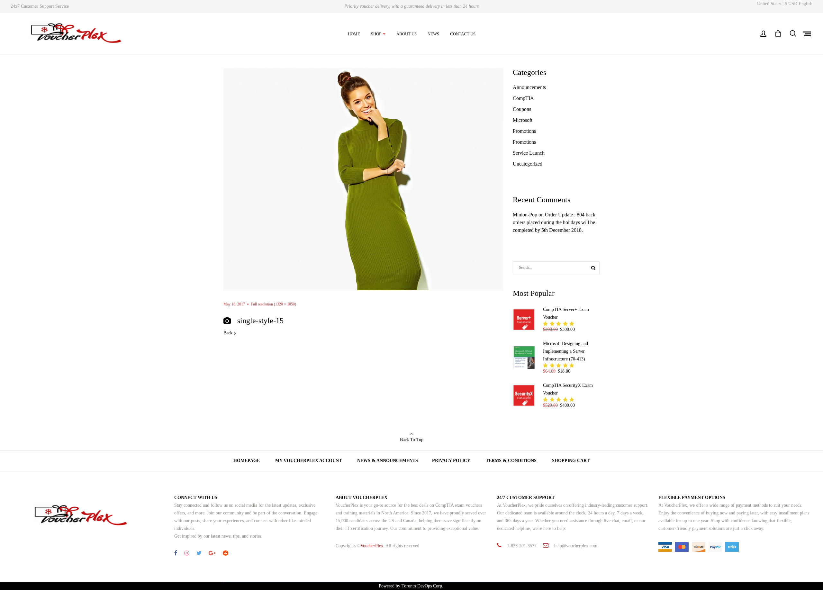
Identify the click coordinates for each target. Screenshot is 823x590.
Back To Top (411, 439)
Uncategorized (527, 164)
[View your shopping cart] (778, 34)
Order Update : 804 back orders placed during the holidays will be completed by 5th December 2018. (554, 222)
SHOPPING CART (571, 460)
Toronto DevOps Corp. (423, 586)
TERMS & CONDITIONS (511, 460)
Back (227, 333)
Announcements (529, 87)
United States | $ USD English (784, 3)
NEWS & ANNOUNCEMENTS (387, 460)
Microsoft (522, 120)
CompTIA (523, 98)
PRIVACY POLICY (451, 460)
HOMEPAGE (246, 460)
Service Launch (529, 153)
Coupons (522, 109)
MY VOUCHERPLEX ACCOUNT (308, 460)
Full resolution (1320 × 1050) (273, 304)
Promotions (524, 131)
